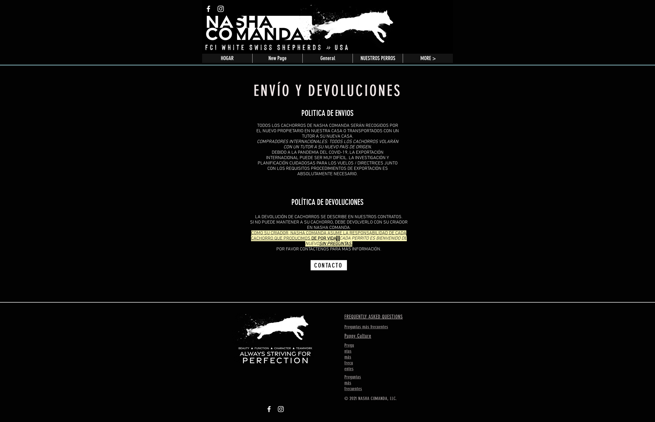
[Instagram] (281, 409)
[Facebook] (269, 409)
